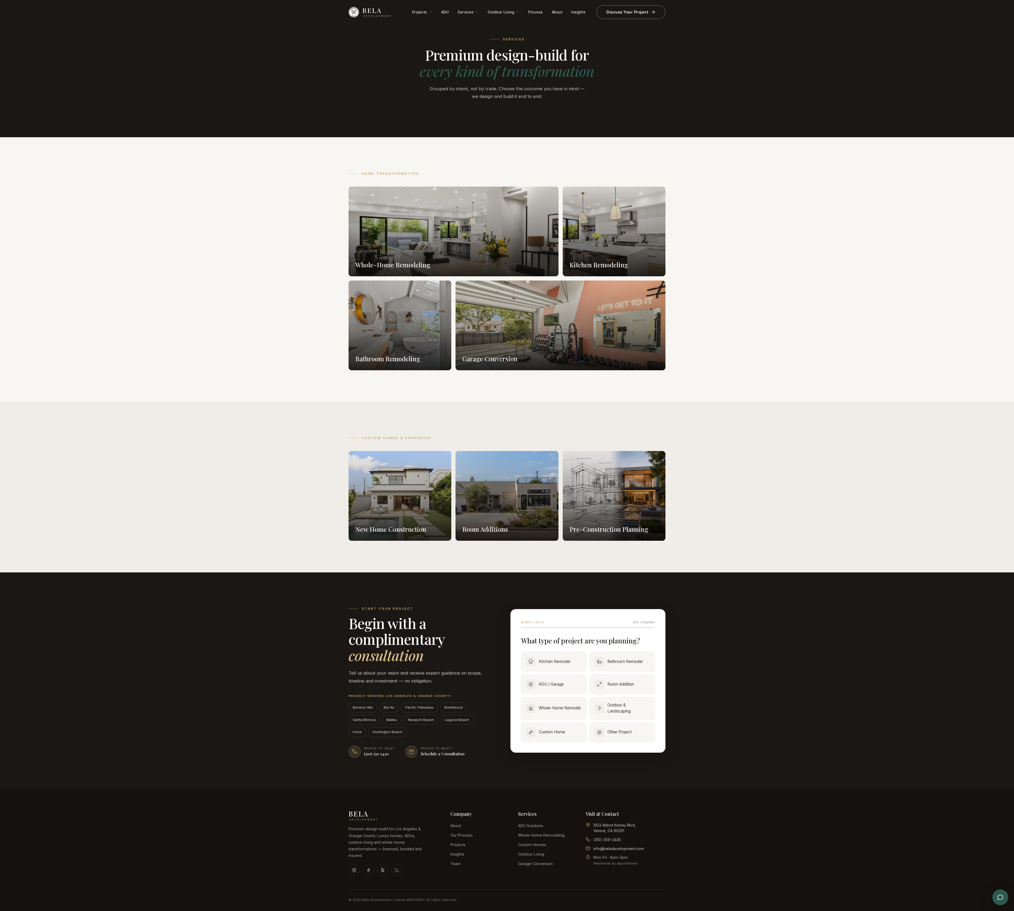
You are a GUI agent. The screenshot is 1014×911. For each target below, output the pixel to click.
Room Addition (620, 684)
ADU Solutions (530, 825)
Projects (419, 12)
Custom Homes (532, 844)
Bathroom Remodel (624, 661)
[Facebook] (368, 870)
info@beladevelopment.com (618, 848)
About (557, 12)
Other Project (619, 731)
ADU (445, 12)
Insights (578, 12)
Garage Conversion (535, 863)
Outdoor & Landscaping (619, 708)
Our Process (461, 835)
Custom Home (552, 731)
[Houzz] (396, 870)
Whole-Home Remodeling (541, 835)
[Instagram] (354, 870)
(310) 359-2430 (607, 839)
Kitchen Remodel (554, 661)
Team (455, 863)
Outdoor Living (501, 12)
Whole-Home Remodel (560, 707)
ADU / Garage (551, 684)
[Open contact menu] (1000, 897)
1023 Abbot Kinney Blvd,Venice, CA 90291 (614, 828)
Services (465, 12)
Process (535, 12)
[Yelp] (382, 870)
